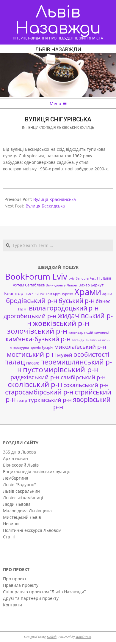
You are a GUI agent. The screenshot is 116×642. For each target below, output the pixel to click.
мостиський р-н (31, 354)
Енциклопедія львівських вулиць (61, 127)
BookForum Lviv (36, 276)
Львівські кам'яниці (23, 497)
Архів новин (15, 458)
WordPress (83, 636)
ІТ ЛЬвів (104, 278)
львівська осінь (98, 340)
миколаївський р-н (80, 347)
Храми (87, 292)
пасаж (32, 363)
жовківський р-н (61, 323)
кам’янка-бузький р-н (38, 339)
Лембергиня (15, 478)
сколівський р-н (35, 384)
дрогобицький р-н (30, 316)
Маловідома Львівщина (27, 510)
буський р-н (77, 300)
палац (14, 362)
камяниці (101, 332)
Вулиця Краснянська (54, 199)
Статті (9, 537)
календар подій (80, 332)
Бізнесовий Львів (21, 465)
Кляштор (13, 293)
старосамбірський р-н (39, 392)
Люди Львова (17, 504)
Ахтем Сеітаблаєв (29, 285)
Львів (28, 294)
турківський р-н (50, 399)
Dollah (52, 636)
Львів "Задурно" (19, 484)
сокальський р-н (86, 385)
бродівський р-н (31, 300)
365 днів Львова (19, 452)
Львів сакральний (21, 491)
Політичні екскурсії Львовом (32, 530)
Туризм (67, 294)
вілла (37, 308)
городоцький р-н (72, 308)
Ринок (40, 294)
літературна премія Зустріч (31, 347)
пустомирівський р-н (61, 369)
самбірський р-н (83, 377)
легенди (78, 340)
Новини (11, 524)
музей (64, 354)
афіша (107, 294)
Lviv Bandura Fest (82, 278)
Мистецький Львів (22, 517)
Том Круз (53, 294)
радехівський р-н (34, 377)
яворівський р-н (82, 403)
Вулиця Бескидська (45, 206)
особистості (91, 354)
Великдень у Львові (62, 285)
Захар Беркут (91, 285)
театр (22, 400)
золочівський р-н (37, 331)
